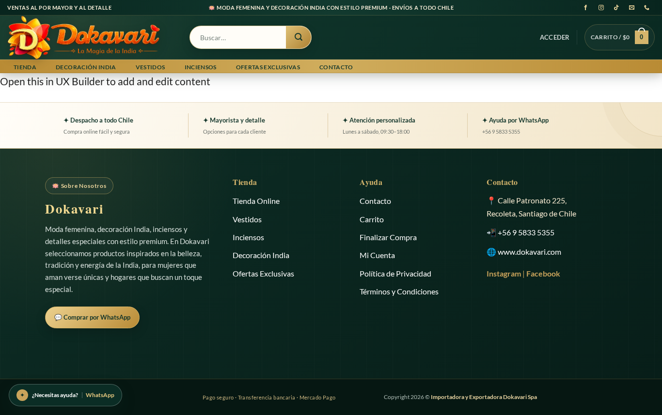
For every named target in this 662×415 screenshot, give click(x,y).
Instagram (504, 273)
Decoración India (86, 67)
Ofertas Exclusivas (268, 67)
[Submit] (298, 37)
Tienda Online (256, 200)
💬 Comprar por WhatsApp (92, 317)
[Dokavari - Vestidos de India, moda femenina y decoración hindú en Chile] (91, 37)
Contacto (336, 67)
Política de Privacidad (395, 273)
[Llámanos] (647, 7)
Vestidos (150, 67)
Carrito (372, 219)
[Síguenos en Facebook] (586, 7)
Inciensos (201, 67)
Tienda (25, 67)
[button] (555, 37)
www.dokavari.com (529, 251)
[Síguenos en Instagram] (601, 7)
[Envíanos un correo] (632, 7)
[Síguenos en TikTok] (617, 7)
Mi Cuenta (377, 255)
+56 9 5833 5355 (526, 232)
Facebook (543, 273)
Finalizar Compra (388, 237)
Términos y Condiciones (399, 291)
